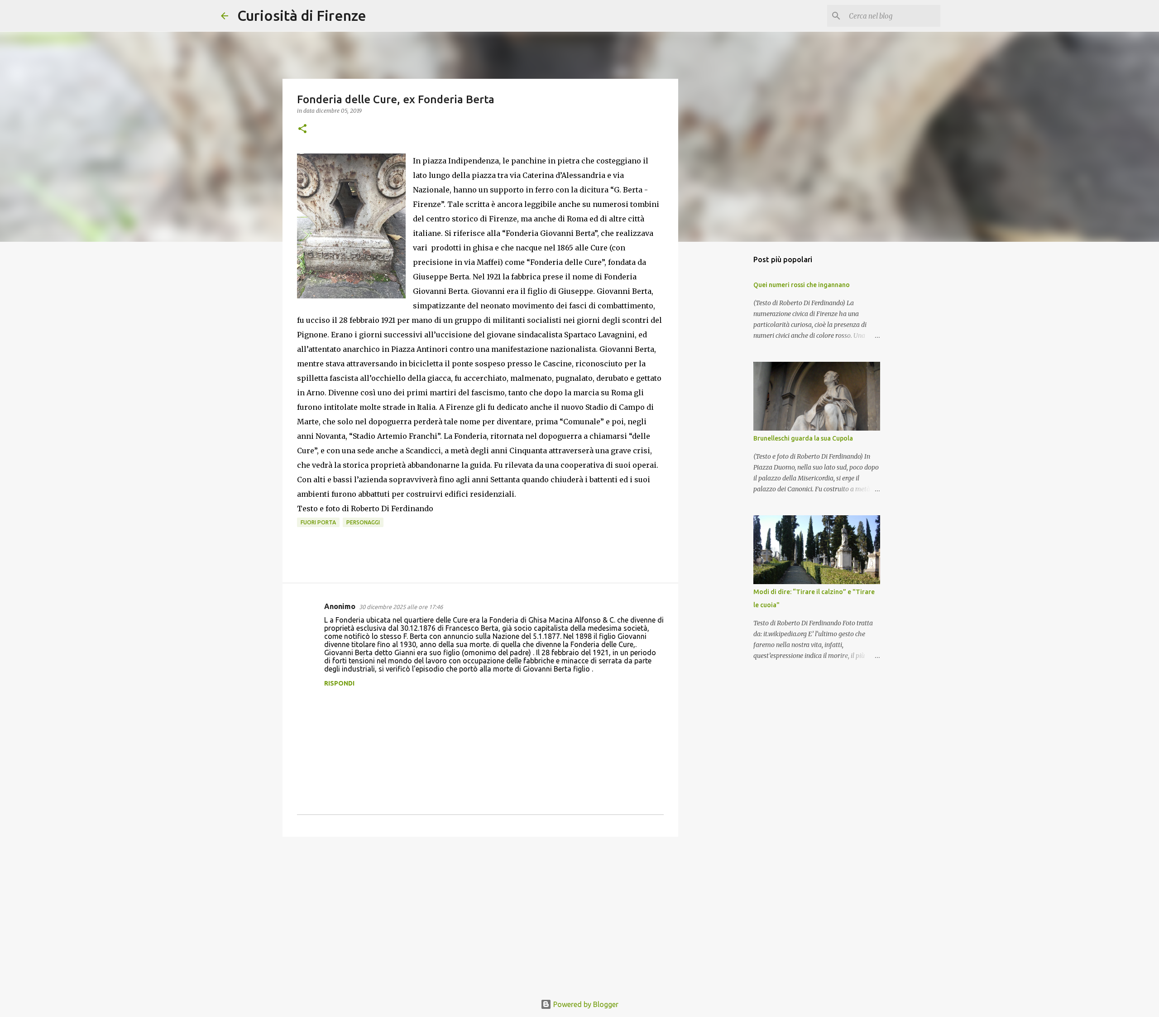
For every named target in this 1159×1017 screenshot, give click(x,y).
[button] (302, 129)
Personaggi (363, 522)
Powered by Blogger (584, 1004)
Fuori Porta (318, 522)
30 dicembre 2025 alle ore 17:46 (401, 607)
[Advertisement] (480, 913)
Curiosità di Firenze (301, 15)
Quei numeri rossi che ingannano (801, 284)
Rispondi (339, 683)
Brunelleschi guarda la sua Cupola (803, 438)
